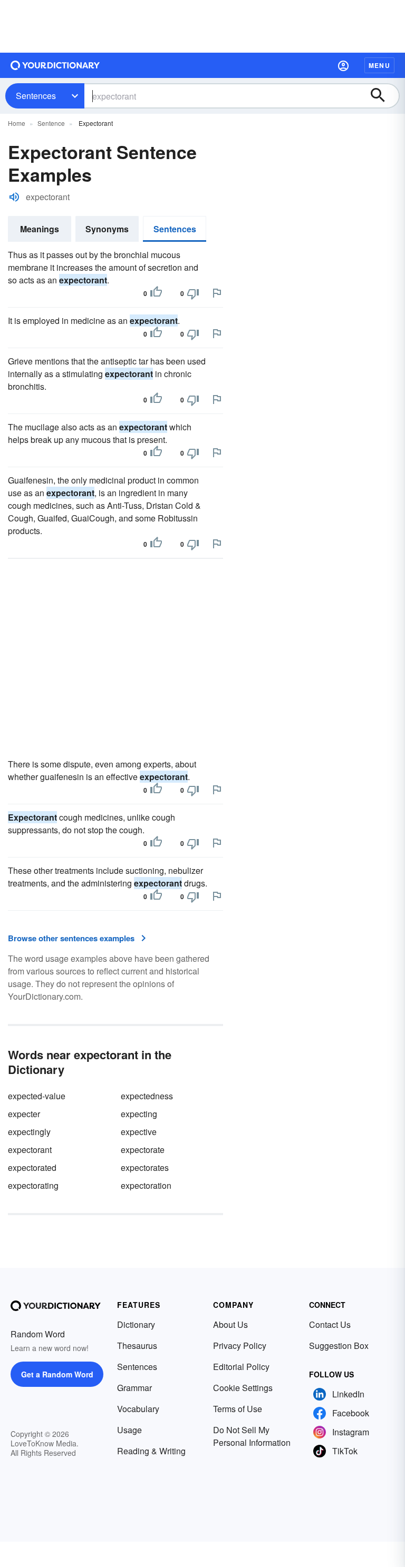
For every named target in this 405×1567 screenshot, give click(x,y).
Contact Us (330, 1324)
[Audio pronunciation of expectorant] (14, 197)
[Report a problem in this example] (216, 293)
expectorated (32, 1167)
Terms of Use (237, 1409)
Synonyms (107, 229)
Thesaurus (137, 1345)
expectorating (33, 1185)
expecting (139, 1114)
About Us (230, 1324)
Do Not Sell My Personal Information (252, 1436)
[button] (343, 65)
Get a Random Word (57, 1374)
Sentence (51, 123)
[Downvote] (193, 293)
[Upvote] (156, 293)
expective (139, 1132)
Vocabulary (138, 1409)
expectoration (146, 1185)
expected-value (36, 1096)
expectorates (145, 1167)
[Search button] (383, 95)
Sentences (36, 96)
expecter (24, 1114)
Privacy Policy (239, 1345)
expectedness (147, 1096)
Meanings (39, 229)
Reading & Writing (151, 1451)
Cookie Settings (243, 1388)
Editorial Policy (241, 1367)
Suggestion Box (339, 1345)
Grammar (134, 1388)
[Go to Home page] (55, 65)
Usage (129, 1430)
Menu (379, 65)
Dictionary (136, 1324)
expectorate (143, 1150)
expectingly (29, 1132)
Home (16, 123)
